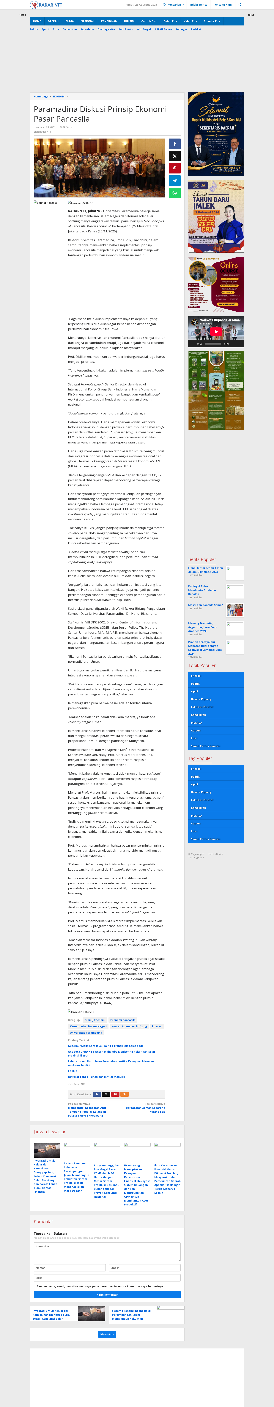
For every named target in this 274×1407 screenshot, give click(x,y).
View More (107, 1334)
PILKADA (196, 722)
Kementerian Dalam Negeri (88, 1026)
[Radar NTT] (46, 4)
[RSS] (124, 1094)
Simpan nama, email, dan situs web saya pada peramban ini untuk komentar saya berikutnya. (100, 1286)
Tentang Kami (196, 857)
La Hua (72, 1071)
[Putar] (193, 343)
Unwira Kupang (201, 699)
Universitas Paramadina (86, 1032)
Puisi (194, 738)
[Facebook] (97, 1094)
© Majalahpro (196, 854)
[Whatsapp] (175, 193)
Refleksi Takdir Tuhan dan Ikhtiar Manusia (96, 1076)
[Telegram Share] (175, 180)
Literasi (157, 1026)
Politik (195, 683)
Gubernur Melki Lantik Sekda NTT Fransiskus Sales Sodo (106, 1046)
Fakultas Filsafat (202, 707)
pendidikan (198, 714)
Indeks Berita (215, 854)
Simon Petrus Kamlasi (205, 746)
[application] (216, 331)
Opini (194, 691)
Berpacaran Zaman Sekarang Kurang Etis (145, 1107)
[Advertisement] (137, 64)
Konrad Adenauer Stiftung (129, 1026)
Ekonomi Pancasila (123, 1020)
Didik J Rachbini (95, 1020)
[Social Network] (239, 4)
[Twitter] (106, 1094)
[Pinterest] (115, 1094)
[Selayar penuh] (239, 343)
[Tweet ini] (175, 156)
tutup (22, 14)
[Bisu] (233, 343)
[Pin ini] (175, 168)
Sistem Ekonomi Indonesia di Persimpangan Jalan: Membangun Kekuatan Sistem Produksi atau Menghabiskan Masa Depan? (131, 1318)
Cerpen (196, 730)
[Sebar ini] (175, 144)
